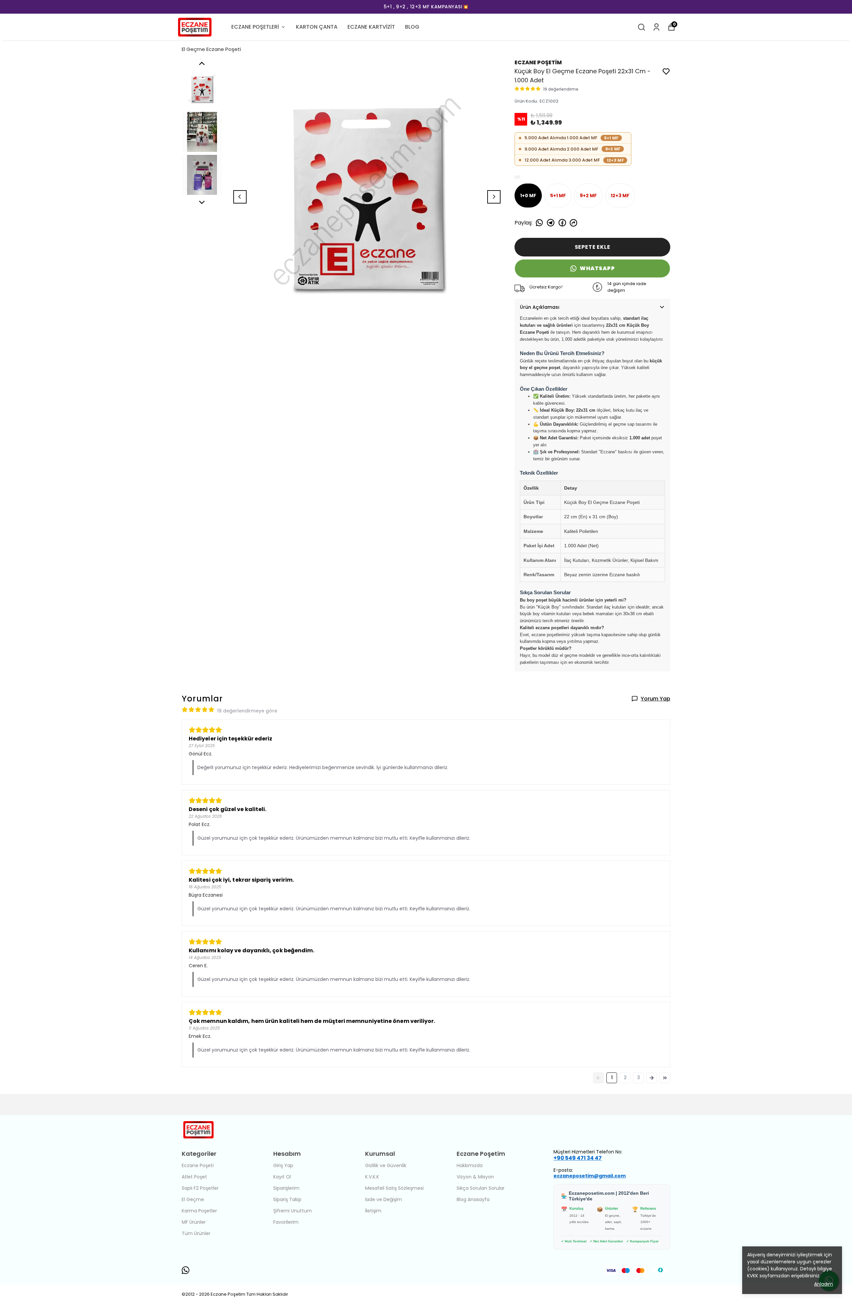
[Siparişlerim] (656, 27)
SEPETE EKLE (592, 247)
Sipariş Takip (287, 1199)
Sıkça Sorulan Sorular (481, 1188)
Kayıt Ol (282, 1176)
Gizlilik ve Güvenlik (385, 1165)
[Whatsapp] (185, 1270)
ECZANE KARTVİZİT (371, 27)
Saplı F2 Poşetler (200, 1188)
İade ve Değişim (383, 1199)
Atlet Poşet (194, 1176)
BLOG (412, 27)
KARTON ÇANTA (316, 27)
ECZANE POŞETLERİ (255, 27)
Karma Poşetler (199, 1210)
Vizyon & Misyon (475, 1176)
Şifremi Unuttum (292, 1210)
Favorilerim (286, 1222)
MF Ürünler (194, 1222)
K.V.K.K (372, 1176)
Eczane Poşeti (198, 1165)
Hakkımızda (470, 1165)
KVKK (753, 1275)
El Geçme (193, 1199)
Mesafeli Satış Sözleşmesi (394, 1188)
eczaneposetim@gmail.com (589, 1175)
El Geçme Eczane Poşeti (211, 49)
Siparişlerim (286, 1188)
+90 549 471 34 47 (577, 1158)
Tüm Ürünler (196, 1233)
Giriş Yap (283, 1165)
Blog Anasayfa (473, 1199)
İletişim (373, 1210)
